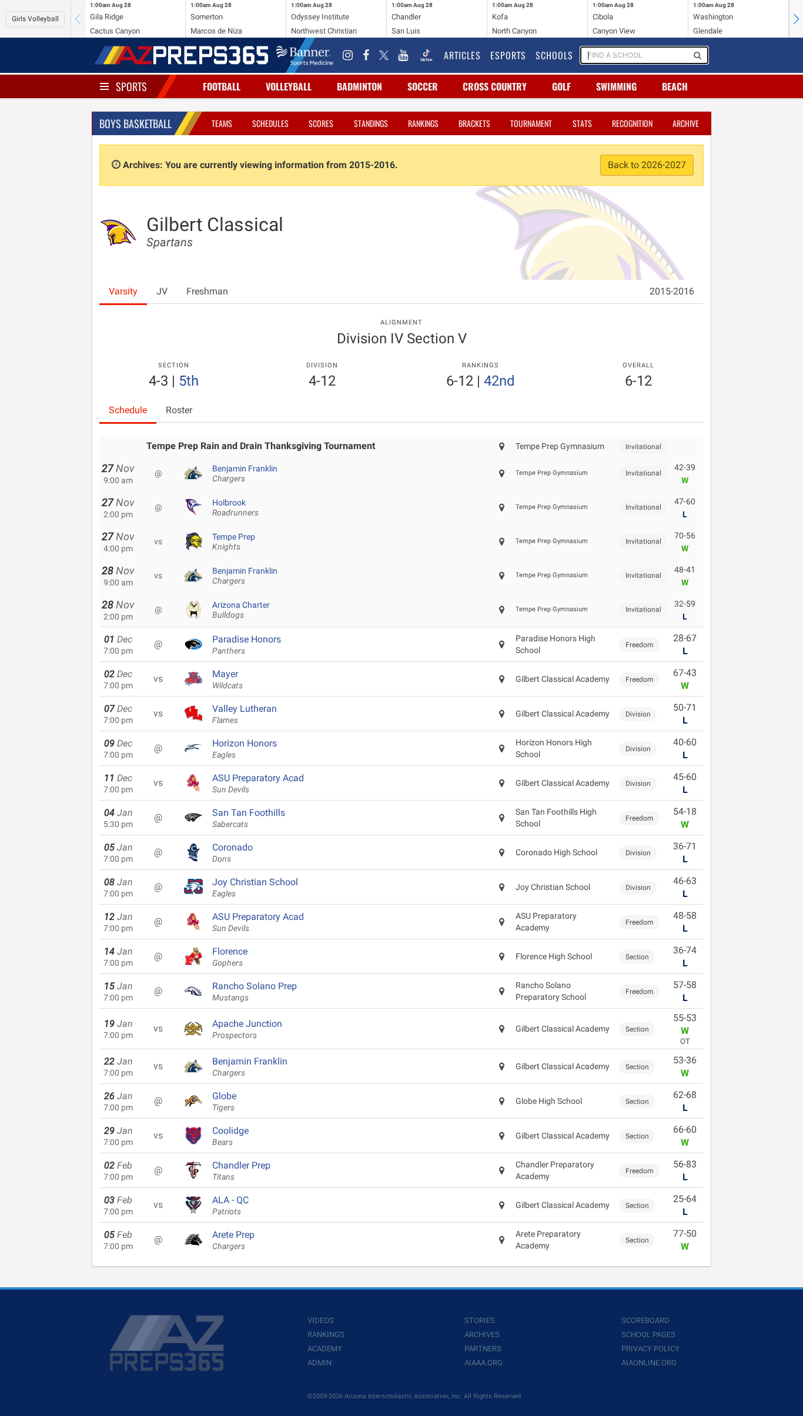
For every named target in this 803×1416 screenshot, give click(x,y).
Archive (685, 123)
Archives (482, 1334)
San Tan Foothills (248, 818)
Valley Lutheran (244, 714)
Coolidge (230, 1136)
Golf (561, 86)
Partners (482, 1348)
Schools (554, 55)
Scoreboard (645, 1320)
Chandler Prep (241, 1171)
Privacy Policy (650, 1348)
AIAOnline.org (649, 1362)
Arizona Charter (241, 610)
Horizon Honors (244, 749)
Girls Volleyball (35, 19)
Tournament (531, 123)
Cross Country (495, 86)
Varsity (123, 291)
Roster (179, 410)
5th (189, 381)
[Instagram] (348, 55)
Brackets (474, 123)
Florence (229, 957)
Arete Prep (233, 1240)
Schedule (128, 410)
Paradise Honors (246, 645)
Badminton (359, 86)
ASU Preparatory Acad (258, 783)
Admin (319, 1362)
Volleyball (289, 86)
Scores (321, 123)
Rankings (423, 123)
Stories (479, 1320)
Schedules (270, 123)
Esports (508, 55)
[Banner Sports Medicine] (305, 55)
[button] (796, 19)
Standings (371, 123)
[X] (384, 55)
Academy (324, 1348)
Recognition (632, 123)
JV (162, 291)
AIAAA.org (483, 1362)
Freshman (207, 291)
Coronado (232, 853)
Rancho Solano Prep (254, 991)
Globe (224, 1101)
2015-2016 (672, 291)
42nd (499, 381)
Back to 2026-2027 (647, 164)
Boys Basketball (135, 123)
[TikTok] (426, 55)
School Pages (648, 1334)
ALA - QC (230, 1205)
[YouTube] (403, 55)
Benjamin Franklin (244, 474)
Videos (320, 1320)
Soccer (422, 86)
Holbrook (235, 508)
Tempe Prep (233, 542)
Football (221, 86)
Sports (131, 86)
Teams (222, 123)
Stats (582, 123)
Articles (462, 55)
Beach (675, 86)
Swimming (616, 86)
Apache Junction (247, 1029)
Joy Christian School (255, 887)
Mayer (227, 679)
